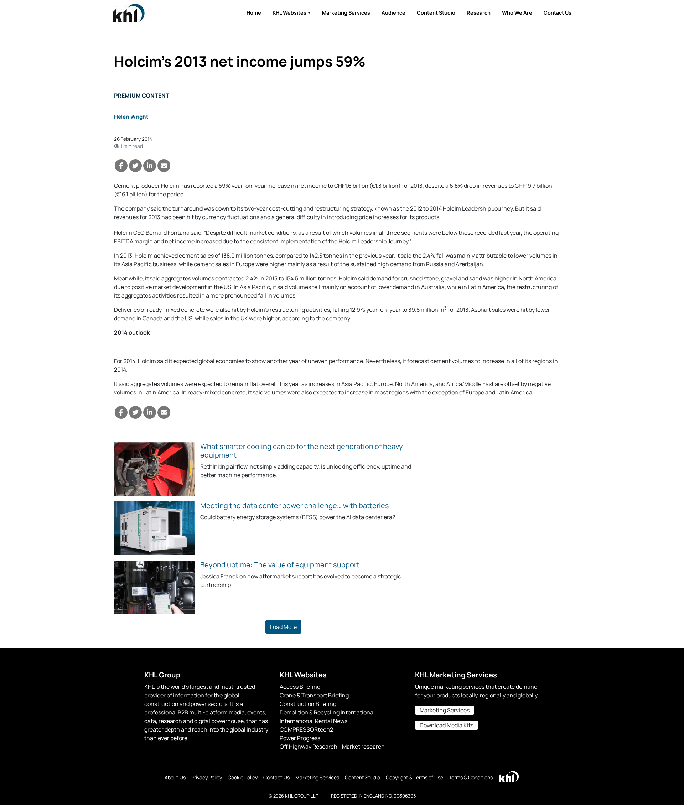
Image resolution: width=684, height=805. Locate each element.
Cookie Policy (243, 777)
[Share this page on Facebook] (121, 165)
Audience (393, 12)
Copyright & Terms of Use (414, 777)
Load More (283, 627)
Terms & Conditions (471, 777)
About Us (175, 777)
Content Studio (436, 12)
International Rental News (313, 721)
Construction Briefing (308, 704)
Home (254, 12)
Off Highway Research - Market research (332, 746)
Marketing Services (346, 12)
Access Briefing (300, 687)
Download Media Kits (446, 725)
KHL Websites (289, 12)
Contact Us (557, 12)
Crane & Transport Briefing (314, 695)
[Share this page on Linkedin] (149, 165)
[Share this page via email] (163, 165)
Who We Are (517, 12)
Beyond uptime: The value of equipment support (279, 564)
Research (479, 12)
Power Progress (300, 738)
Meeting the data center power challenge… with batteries (294, 505)
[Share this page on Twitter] (135, 165)
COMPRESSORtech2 (306, 729)
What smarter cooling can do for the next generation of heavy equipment (301, 451)
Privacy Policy (206, 777)
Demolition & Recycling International (327, 712)
